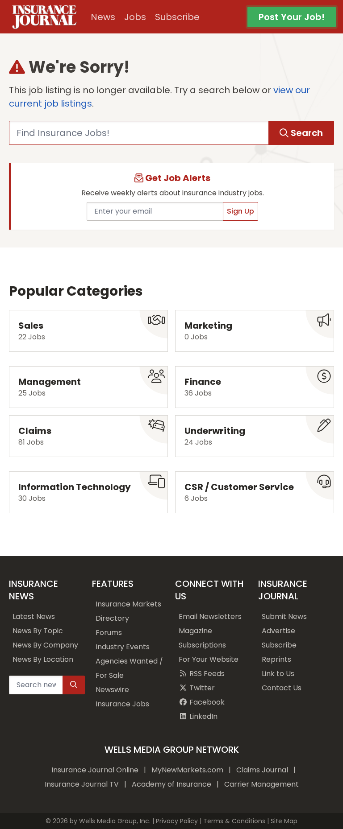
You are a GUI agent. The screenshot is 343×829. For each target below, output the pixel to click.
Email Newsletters (210, 616)
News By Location (43, 659)
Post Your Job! (292, 17)
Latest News (34, 616)
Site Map (284, 821)
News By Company (45, 645)
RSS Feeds (206, 673)
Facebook (206, 702)
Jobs (135, 17)
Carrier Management (261, 784)
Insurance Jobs (122, 704)
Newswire (112, 690)
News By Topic (38, 631)
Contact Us (281, 688)
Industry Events (123, 647)
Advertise (278, 631)
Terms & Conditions (234, 821)
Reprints (276, 659)
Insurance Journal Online (94, 770)
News (103, 17)
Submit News (284, 616)
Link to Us (278, 673)
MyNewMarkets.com (187, 770)
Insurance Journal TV (82, 784)
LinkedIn (203, 716)
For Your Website (208, 659)
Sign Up (240, 211)
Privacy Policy (177, 821)
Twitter (201, 688)
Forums (109, 632)
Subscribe (177, 17)
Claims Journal (262, 770)
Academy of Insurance (171, 784)
